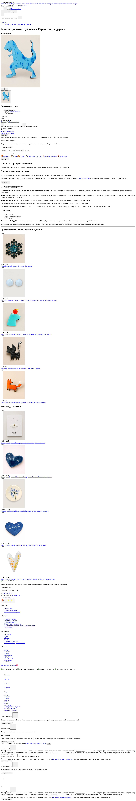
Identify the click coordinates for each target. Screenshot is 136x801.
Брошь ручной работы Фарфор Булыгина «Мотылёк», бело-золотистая (23, 443)
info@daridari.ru (16, 595)
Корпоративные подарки (45, 4)
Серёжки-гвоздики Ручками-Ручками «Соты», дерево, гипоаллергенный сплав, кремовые (29, 300)
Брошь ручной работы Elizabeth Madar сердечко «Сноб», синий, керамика (24, 545)
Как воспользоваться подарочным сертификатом (19, 625)
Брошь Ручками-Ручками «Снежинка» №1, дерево (16, 266)
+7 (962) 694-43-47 (21, 6)
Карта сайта (8, 627)
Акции (13, 4)
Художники (8, 660)
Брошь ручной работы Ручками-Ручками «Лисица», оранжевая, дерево (23, 402)
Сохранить (12, 741)
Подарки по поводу (10, 610)
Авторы (6, 662)
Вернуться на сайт (6, 773)
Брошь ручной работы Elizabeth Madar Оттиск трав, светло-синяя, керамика (24, 511)
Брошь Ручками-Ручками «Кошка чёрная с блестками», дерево (20, 368)
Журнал (18, 4)
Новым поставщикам (11, 641)
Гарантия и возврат (71, 4)
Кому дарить (8, 608)
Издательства (8, 658)
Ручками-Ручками (14, 112)
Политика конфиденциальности (14, 643)
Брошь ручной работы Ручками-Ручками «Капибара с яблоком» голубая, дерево (26, 334)
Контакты (33, 4)
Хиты (2, 4)
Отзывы (27, 4)
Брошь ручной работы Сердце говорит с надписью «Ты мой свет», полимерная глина (28, 579)
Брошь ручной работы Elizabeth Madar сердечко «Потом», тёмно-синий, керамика (26, 477)
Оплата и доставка (59, 4)
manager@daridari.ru (83, 178)
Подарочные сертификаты (12, 624)
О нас (23, 4)
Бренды (6, 657)
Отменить (4, 741)
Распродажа (8, 655)
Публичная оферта (10, 622)
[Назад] (2, 14)
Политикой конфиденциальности (62, 759)
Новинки (8, 4)
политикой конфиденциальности (35, 743)
